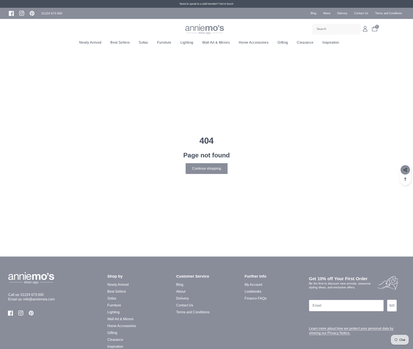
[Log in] (365, 28)
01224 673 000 (32, 295)
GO (392, 305)
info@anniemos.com (39, 299)
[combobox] (336, 29)
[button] (52, 13)
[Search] (356, 29)
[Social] (405, 170)
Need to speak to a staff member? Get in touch (206, 3)
